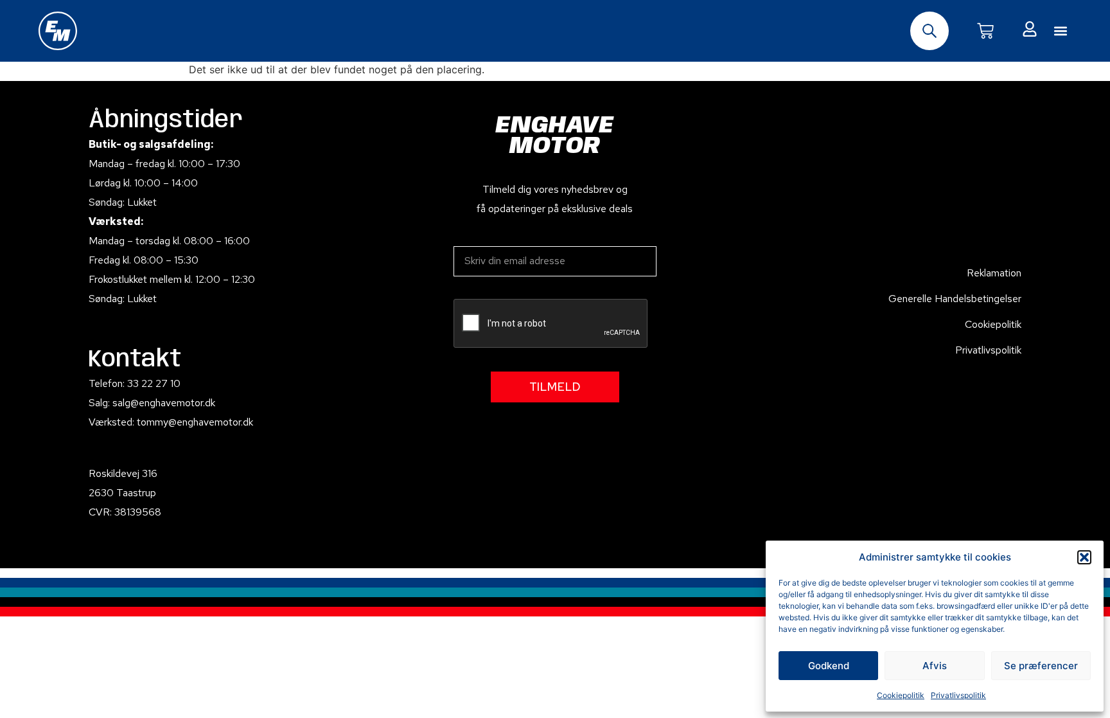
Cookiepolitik (900, 695)
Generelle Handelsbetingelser (954, 298)
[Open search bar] (929, 31)
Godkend (828, 666)
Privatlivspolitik (958, 695)
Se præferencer (1041, 666)
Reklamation (994, 273)
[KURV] (985, 31)
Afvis (934, 666)
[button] (1084, 557)
